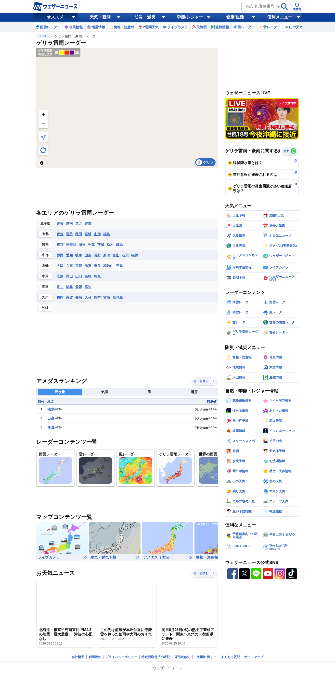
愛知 (69, 255)
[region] (127, 108)
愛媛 (78, 286)
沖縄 (45, 308)
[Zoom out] (43, 123)
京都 (78, 265)
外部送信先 (182, 657)
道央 (60, 223)
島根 (88, 276)
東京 (60, 244)
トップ (43, 36)
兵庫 (69, 265)
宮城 (88, 234)
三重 (119, 265)
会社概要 (78, 657)
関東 (45, 244)
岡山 (69, 276)
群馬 (119, 244)
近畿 (45, 265)
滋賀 (88, 265)
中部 (45, 255)
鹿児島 (118, 297)
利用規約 (95, 657)
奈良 (97, 265)
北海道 (45, 223)
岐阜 (78, 255)
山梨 (88, 255)
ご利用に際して (205, 657)
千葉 (91, 244)
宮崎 (106, 297)
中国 (45, 276)
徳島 (69, 286)
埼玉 (82, 244)
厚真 (51, 427)
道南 (69, 223)
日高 (51, 418)
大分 (88, 297)
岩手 (69, 234)
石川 (125, 255)
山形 (97, 234)
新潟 (106, 255)
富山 (116, 255)
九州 (45, 297)
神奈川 (71, 244)
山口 (78, 276)
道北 (78, 223)
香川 (60, 286)
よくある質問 (230, 657)
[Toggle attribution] (42, 163)
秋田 (78, 234)
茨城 (100, 244)
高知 (88, 286)
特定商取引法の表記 (156, 657)
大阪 (60, 265)
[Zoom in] (43, 114)
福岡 (60, 297)
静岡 (60, 255)
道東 (88, 223)
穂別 (51, 409)
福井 (134, 255)
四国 (45, 286)
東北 (45, 234)
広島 (60, 276)
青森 (60, 234)
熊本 (97, 297)
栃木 (110, 244)
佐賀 (69, 297)
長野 (97, 255)
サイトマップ (253, 657)
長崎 (78, 297)
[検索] (284, 6)
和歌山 (108, 265)
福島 (106, 234)
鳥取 (97, 276)
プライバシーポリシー (121, 657)
